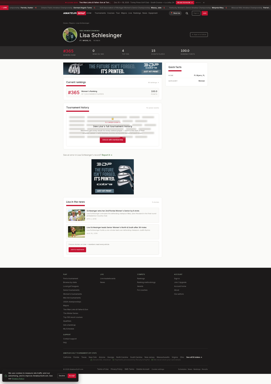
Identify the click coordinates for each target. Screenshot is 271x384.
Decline (62, 376)
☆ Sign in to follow (199, 34)
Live (130, 13)
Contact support (70, 339)
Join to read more (77, 250)
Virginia (175, 357)
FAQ (65, 342)
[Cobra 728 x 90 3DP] (112, 68)
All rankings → (153, 82)
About (176, 290)
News (144, 13)
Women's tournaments (72, 294)
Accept (72, 376)
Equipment (153, 13)
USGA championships (72, 302)
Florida (76, 357)
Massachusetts (163, 357)
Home (65, 23)
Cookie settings (158, 369)
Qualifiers (67, 321)
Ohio (182, 357)
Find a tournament (70, 278)
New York (93, 357)
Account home (180, 286)
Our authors (179, 294)
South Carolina (136, 357)
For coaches (142, 290)
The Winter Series (70, 313)
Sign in (196, 13)
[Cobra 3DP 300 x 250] (112, 176)
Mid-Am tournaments (72, 298)
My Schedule (68, 329)
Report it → (107, 155)
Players (72, 23)
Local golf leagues (71, 286)
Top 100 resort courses (73, 317)
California (67, 357)
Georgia (110, 357)
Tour (118, 13)
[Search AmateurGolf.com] (187, 13)
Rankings (137, 13)
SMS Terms (129, 369)
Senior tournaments (71, 290)
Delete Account (142, 369)
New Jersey (150, 357)
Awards (140, 286)
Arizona (102, 357)
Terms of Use (103, 369)
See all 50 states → (194, 357)
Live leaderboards (107, 278)
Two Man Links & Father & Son (75, 309)
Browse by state (70, 282)
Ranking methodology (146, 282)
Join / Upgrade (180, 282)
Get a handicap (69, 325)
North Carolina (122, 357)
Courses (110, 13)
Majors (124, 13)
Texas (84, 357)
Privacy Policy (116, 369)
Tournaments (100, 13)
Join (204, 13)
